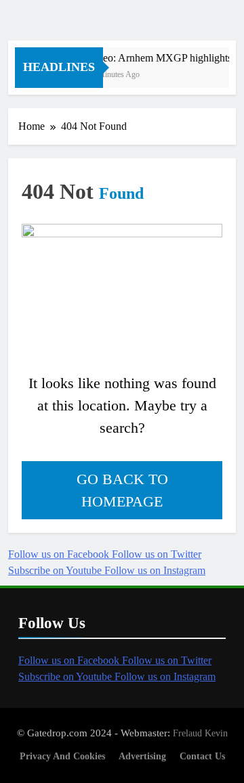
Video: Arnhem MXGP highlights (159, 58)
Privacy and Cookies (62, 756)
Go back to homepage (122, 490)
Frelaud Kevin (200, 733)
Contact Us (202, 756)
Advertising (142, 756)
